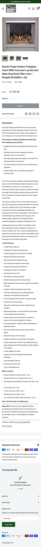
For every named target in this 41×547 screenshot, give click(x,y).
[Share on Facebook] (26, 113)
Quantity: (5, 98)
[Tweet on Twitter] (33, 113)
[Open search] (29, 8)
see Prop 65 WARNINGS (22, 422)
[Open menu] (3, 8)
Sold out (20, 106)
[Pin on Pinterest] (30, 113)
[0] (37, 8)
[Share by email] (37, 113)
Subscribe (8, 524)
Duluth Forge (7, 82)
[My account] (33, 8)
